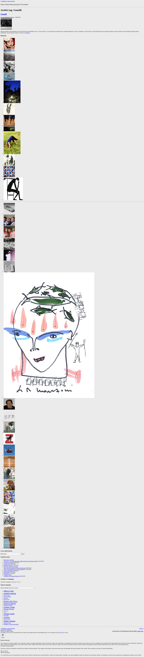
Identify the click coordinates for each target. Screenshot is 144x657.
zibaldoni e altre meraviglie (11, 624)
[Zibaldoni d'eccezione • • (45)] (13, 199)
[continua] (27, 32)
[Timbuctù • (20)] (9, 536)
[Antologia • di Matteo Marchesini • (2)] (9, 48)
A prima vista (7, 564)
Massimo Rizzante (9, 609)
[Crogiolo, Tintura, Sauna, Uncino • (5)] (9, 260)
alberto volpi (9, 591)
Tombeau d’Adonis (8, 565)
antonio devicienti (7, 595)
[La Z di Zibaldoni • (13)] (9, 443)
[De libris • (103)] (9, 271)
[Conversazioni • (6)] (9, 237)
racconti (6, 615)
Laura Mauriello (6, 17)
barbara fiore (6, 598)
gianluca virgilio (8, 605)
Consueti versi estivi (8, 562)
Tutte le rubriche (4, 588)
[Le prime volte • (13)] (9, 455)
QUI (62, 632)
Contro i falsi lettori (8, 570)
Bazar (12, 17)
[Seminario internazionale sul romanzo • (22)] (9, 525)
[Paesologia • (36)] (9, 490)
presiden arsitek (9, 614)
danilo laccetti (7, 599)
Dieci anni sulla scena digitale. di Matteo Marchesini (15, 567)
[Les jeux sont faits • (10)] (9, 467)
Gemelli (4, 14)
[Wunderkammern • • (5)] (9, 176)
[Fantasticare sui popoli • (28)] (49, 397)
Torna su (141, 628)
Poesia (5, 612)
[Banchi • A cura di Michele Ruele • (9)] (9, 72)
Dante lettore (7, 572)
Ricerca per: (3, 554)
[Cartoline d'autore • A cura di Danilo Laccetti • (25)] (12, 102)
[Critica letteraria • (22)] (9, 248)
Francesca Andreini (10, 603)
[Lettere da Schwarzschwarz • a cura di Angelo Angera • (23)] (9, 114)
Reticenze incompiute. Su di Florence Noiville (21, 560)
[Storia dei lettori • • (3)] (9, 165)
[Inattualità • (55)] (9, 432)
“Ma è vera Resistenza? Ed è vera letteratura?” (15, 569)
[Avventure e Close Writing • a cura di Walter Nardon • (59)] (9, 60)
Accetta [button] (66, 632)
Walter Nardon (9, 621)
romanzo (7, 617)
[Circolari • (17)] (9, 225)
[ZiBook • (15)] (9, 548)
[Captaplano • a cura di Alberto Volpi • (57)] (9, 79)
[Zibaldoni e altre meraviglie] (8, 1)
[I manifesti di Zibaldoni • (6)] (9, 420)
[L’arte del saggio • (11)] (9, 478)
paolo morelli (6, 610)
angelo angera (10, 593)
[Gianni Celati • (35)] (9, 409)
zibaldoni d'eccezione (7, 622)
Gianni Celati (9, 607)
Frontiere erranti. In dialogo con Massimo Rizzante (11, 575)
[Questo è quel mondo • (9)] (9, 513)
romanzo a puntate (7, 619)
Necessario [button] (3, 646)
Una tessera (6, 573)
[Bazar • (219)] (9, 213)
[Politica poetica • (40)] (9, 501)
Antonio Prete (7, 596)
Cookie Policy (140, 631)
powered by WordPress (6, 629)
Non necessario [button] (4, 651)
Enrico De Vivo (10, 601)
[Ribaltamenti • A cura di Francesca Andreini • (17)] (12, 153)
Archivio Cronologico (6, 582)
